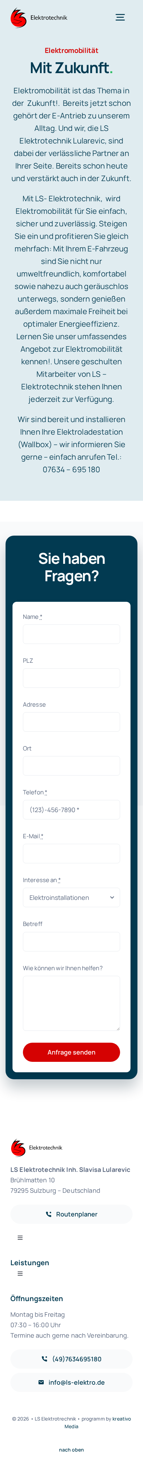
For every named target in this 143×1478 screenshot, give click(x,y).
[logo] (39, 10)
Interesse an (42, 880)
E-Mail (33, 836)
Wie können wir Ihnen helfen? (63, 968)
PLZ (28, 660)
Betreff (32, 924)
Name (32, 617)
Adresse (34, 704)
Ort (27, 748)
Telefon (35, 792)
